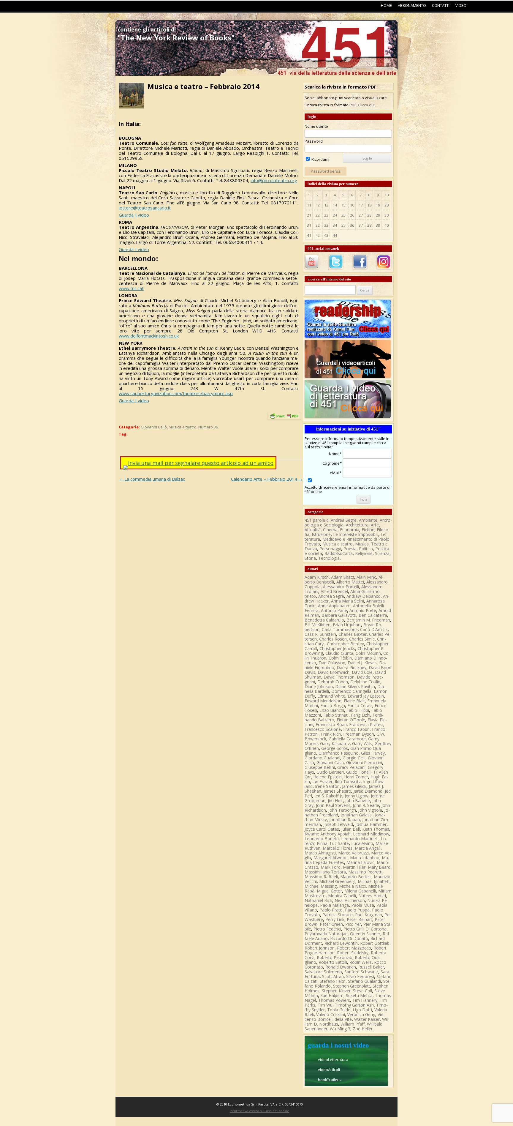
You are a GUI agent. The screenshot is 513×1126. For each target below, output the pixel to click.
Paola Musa (362, 905)
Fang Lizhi (360, 715)
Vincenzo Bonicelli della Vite (345, 1017)
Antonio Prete (362, 610)
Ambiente (368, 520)
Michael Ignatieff (374, 881)
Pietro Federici (327, 929)
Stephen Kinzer (336, 990)
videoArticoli (329, 1069)
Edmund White (331, 696)
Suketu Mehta (359, 995)
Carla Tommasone (340, 629)
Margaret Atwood (331, 857)
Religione (364, 553)
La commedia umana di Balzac (152, 479)
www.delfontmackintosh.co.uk (149, 336)
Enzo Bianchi (331, 710)
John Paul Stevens (333, 805)
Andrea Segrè (331, 596)
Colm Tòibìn (340, 658)
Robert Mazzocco (354, 948)
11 (309, 205)
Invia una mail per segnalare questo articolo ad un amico (200, 462)
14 (335, 205)
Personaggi (330, 548)
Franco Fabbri (356, 729)
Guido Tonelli (358, 772)
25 (343, 215)
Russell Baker (371, 967)
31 (309, 225)
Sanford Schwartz (361, 971)
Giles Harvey (373, 753)
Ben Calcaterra (373, 615)
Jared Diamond (368, 791)
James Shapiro (337, 791)
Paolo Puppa (357, 910)
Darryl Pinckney (351, 667)
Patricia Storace (337, 914)
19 (378, 205)
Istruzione (321, 534)
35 (343, 225)
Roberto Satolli (333, 962)
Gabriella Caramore (347, 739)
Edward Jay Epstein (366, 696)
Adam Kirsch (317, 577)
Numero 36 (208, 427)
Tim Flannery (364, 1000)
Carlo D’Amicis (374, 629)
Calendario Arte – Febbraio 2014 (267, 479)
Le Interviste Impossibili (355, 534)
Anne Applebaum (334, 605)
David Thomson (339, 677)
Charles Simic (362, 639)
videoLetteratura (333, 1059)
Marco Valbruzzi (353, 853)
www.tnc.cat (131, 288)
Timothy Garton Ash (354, 1005)
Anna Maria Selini (347, 601)
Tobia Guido (339, 1010)
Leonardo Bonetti (322, 838)
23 (326, 215)
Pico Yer (353, 924)
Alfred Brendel (334, 591)
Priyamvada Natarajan (326, 933)
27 (361, 215)
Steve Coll (362, 990)
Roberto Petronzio (334, 957)
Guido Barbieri (330, 772)
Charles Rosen (333, 639)
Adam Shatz (342, 577)
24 (335, 215)
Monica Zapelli (342, 895)
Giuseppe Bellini (320, 767)
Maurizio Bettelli (355, 876)
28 (369, 215)
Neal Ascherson (350, 900)
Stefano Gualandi (364, 981)
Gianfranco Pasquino (339, 753)
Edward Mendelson (323, 701)
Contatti (440, 5)
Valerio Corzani (330, 1014)
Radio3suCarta (338, 553)
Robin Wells (360, 962)
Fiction (368, 529)
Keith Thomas (375, 829)
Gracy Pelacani (351, 767)
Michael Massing (321, 886)
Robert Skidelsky (352, 952)
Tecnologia (329, 558)
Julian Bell (350, 829)
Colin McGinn (368, 653)
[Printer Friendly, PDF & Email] (284, 417)
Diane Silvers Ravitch (355, 686)
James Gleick (354, 786)
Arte (375, 525)
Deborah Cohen (332, 682)
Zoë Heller (363, 1029)
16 (352, 205)
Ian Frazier (322, 781)
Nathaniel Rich (318, 900)
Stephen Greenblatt (351, 986)
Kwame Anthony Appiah (328, 834)
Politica (366, 548)
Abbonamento (412, 5)
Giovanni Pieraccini (364, 762)
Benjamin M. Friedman (368, 620)
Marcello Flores (337, 848)
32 (318, 225)
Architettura (357, 525)
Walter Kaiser (367, 1019)
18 (369, 205)
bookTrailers (329, 1079)
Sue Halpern (331, 995)
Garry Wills (362, 743)
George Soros (334, 748)
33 (326, 225)
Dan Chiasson (332, 662)
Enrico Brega (332, 705)
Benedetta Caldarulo (324, 620)
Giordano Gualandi (322, 758)
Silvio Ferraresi (360, 976)
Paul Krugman (368, 914)
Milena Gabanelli (360, 891)
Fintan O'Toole (351, 720)
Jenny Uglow (356, 796)
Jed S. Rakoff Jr (328, 796)
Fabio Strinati (336, 715)
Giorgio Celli (354, 758)
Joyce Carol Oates (322, 829)
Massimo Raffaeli (321, 876)
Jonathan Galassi (357, 815)
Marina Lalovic (360, 862)
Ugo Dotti (362, 1010)
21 (309, 215)
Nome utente (316, 126)
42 (318, 235)
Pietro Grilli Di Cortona (365, 929)
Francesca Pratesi (366, 724)
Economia (349, 529)
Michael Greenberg (337, 881)
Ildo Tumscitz (348, 781)
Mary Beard (379, 867)
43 (326, 235)
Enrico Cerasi (359, 705)
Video (460, 5)
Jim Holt (335, 800)
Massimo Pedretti (365, 872)
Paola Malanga (334, 905)
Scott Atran (333, 976)
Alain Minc (366, 577)
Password (314, 141)
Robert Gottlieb (375, 943)
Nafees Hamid (372, 895)
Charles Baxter (352, 634)
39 (378, 225)
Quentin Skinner (365, 933)
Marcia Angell (368, 848)
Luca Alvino (362, 843)
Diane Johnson (319, 686)
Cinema (330, 529)
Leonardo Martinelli (360, 838)
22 (318, 215)
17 (361, 205)
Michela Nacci (352, 886)
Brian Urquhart (347, 624)
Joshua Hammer (371, 824)
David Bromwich (333, 672)
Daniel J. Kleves (362, 662)
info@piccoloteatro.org (274, 180)
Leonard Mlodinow (371, 834)
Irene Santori (327, 786)
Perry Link (334, 919)
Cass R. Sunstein (320, 634)
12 (318, 205)
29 (378, 215)
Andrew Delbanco (363, 596)
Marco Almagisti (320, 853)
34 (335, 225)
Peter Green (331, 924)
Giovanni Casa (330, 762)
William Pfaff (353, 1024)
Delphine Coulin (365, 682)
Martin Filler (354, 867)
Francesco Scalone (323, 729)
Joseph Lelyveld (338, 824)
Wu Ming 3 (340, 1029)
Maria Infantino (364, 857)
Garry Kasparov (335, 743)
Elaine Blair (354, 701)
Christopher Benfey (345, 643)
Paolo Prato (331, 910)
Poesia (350, 548)
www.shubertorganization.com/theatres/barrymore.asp (176, 393)
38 (369, 225)
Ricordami (320, 159)
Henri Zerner (356, 777)
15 (343, 205)
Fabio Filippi (357, 710)
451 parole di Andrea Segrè (331, 520)
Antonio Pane (334, 610)
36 (352, 225)
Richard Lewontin (341, 943)
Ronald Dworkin (340, 967)
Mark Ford (331, 867)
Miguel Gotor (329, 891)
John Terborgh (342, 810)
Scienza (382, 553)
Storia (310, 558)
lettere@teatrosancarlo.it (145, 208)
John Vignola (370, 810)
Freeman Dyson (358, 734)
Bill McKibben (317, 624)
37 (361, 225)
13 (326, 205)
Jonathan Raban (344, 819)
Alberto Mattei (350, 582)
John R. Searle (366, 805)
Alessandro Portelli (341, 586)
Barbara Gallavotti (339, 615)
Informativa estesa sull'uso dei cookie (259, 1110)
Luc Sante (339, 843)
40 (386, 225)
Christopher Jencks (337, 648)
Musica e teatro (183, 427)
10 (386, 195)
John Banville (357, 800)
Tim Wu (325, 1005)
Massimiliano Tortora (325, 872)
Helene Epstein (327, 777)
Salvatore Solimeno (323, 971)
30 (386, 215)
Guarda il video (134, 215)
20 (386, 205)
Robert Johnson (320, 948)
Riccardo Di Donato (349, 938)
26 (352, 215)
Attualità (313, 529)
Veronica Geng (361, 1014)
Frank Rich (331, 734)
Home (386, 5)
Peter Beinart (359, 919)
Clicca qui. (366, 105)
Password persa (326, 171)
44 (335, 235)
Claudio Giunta (339, 653)
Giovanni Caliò (154, 427)
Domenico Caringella (351, 691)
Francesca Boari (331, 724)
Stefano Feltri (333, 981)
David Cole (362, 672)
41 (309, 235)
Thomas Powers (334, 1000)
